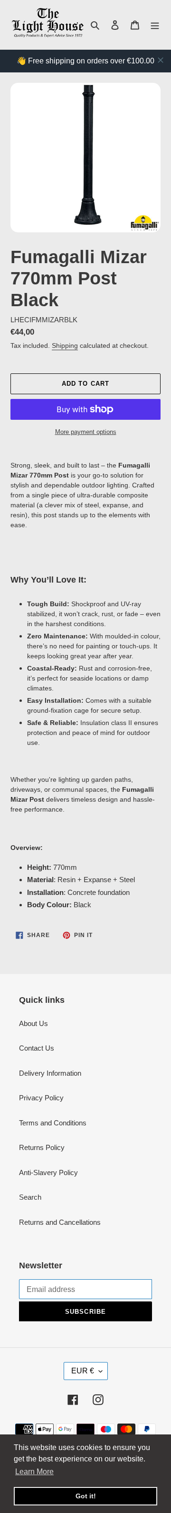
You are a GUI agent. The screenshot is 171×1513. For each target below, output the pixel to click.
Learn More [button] (34, 1472)
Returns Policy (42, 1147)
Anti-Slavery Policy (48, 1172)
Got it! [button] (86, 1496)
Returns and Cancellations (60, 1222)
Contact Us (36, 1048)
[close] (160, 60)
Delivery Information (50, 1073)
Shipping (65, 345)
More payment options (85, 431)
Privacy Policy (41, 1098)
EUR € (82, 1371)
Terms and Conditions (52, 1123)
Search (30, 1197)
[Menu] (155, 25)
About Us (33, 1023)
